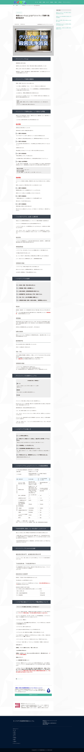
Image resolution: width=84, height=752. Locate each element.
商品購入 (51, 2)
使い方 (47, 2)
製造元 (56, 2)
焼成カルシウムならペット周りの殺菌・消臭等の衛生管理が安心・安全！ (63, 13)
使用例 (44, 2)
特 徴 (36, 2)
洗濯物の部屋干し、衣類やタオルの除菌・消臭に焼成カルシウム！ (63, 28)
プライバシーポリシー (67, 2)
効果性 (40, 2)
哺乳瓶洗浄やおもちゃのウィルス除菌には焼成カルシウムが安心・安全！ (63, 24)
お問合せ (59, 2)
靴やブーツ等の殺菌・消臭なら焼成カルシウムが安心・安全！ (63, 21)
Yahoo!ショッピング (33, 694)
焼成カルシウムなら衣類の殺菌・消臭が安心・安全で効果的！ (63, 17)
